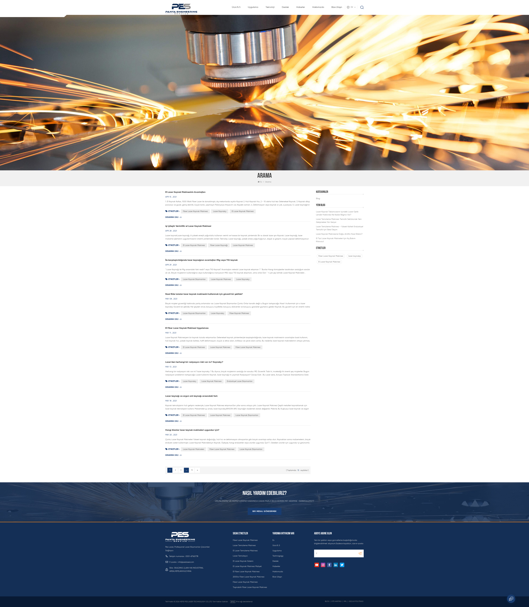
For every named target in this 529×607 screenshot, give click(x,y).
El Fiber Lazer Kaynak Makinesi (246, 572)
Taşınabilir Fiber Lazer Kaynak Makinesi (250, 587)
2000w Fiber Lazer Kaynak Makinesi (248, 577)
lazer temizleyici (240, 556)
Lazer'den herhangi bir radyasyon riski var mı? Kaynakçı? (194, 362)
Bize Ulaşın (336, 7)
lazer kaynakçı (354, 256)
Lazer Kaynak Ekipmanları (194, 279)
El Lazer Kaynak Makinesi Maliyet (247, 566)
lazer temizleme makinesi (244, 545)
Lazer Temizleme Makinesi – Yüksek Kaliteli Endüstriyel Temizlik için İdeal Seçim (339, 228)
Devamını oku (171, 217)
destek (285, 7)
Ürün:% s (236, 7)
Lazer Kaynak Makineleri (193, 449)
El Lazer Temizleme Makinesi (245, 551)
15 (192, 470)
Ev (261, 182)
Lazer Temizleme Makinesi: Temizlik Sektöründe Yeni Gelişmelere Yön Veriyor (338, 220)
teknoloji (270, 7)
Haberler (300, 7)
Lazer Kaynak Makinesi (243, 245)
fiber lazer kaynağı (219, 245)
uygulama (253, 7)
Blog (318, 199)
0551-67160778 (192, 556)
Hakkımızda (318, 7)
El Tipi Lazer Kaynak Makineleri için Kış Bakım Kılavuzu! (335, 240)
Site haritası (336, 601)
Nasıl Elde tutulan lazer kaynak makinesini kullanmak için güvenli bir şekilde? (204, 294)
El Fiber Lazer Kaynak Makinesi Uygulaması (187, 328)
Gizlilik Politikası (356, 601)
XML (345, 601)
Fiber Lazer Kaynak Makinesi (330, 256)
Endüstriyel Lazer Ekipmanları (239, 381)
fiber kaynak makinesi (239, 313)
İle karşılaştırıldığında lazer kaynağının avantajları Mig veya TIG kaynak (201, 260)
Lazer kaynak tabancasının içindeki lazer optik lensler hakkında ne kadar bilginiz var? (337, 213)
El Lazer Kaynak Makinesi (329, 262)
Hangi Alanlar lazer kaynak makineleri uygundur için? (192, 430)
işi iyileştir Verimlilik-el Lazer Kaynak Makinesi (188, 226)
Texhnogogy (277, 556)
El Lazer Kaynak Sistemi (243, 561)
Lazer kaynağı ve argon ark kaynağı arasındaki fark (191, 396)
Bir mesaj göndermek (265, 511)
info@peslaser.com (186, 562)
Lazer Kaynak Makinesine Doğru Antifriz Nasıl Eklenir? (339, 234)
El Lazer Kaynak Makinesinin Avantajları (185, 192)
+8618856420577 (306, 501)
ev (273, 540)
